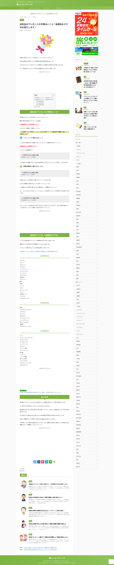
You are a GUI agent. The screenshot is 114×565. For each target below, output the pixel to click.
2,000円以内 (41, 101)
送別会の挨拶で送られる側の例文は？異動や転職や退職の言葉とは (47, 524)
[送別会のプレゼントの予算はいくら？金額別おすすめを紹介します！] (46, 461)
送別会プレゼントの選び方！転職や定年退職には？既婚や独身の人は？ (39, 251)
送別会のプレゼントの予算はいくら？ (44, 97)
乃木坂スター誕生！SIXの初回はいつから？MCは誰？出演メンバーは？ (91, 69)
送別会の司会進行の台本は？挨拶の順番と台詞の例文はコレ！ (46, 497)
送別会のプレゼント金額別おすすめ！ (45, 99)
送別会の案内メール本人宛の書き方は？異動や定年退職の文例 (40, 547)
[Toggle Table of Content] (52, 95)
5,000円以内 (41, 104)
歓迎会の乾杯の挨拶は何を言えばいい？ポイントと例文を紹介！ (41, 549)
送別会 (22, 468)
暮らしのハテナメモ (25, 4)
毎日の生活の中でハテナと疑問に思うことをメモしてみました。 (57, 561)
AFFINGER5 (72, 562)
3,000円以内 (41, 103)
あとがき (38, 106)
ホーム (22, 8)
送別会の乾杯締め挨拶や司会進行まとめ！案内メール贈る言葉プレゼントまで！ (41, 392)
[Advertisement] (44, 82)
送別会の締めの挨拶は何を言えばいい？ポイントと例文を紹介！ (47, 510)
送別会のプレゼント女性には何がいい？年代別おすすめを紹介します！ (48, 484)
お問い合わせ (59, 8)
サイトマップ (47, 8)
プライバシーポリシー (34, 8)
